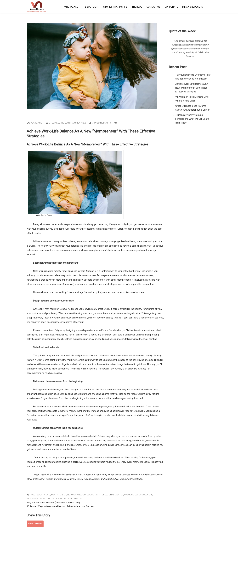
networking (32, 279)
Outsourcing (90, 494)
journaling (119, 339)
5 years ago (35, 123)
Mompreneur (58, 494)
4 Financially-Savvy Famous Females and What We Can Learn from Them (192, 119)
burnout (79, 322)
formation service (36, 415)
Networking (74, 494)
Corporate (171, 7)
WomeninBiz (79, 123)
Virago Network (101, 123)
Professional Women (111, 494)
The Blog (137, 7)
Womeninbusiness (37, 498)
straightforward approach (72, 415)
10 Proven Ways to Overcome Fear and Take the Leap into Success (61, 506)
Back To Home (35, 523)
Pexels (49, 215)
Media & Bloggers (192, 7)
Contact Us (153, 7)
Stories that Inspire (115, 7)
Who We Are (71, 7)
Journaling (43, 494)
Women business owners (138, 494)
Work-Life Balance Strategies (65, 498)
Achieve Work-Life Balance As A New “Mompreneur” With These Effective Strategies (191, 88)
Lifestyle (54, 123)
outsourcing (100, 440)
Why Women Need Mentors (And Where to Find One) (53, 502)
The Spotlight (90, 7)
